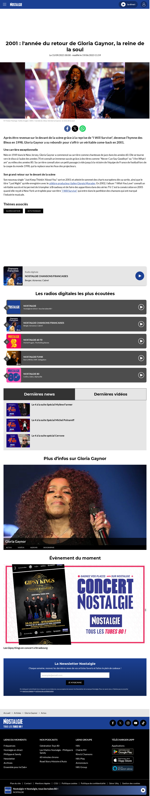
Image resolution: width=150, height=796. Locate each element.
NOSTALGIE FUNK (33, 356)
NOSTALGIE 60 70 (32, 339)
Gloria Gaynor (15, 541)
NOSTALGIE (29, 305)
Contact (27, 783)
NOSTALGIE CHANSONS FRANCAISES (46, 276)
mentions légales (28, 691)
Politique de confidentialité (93, 783)
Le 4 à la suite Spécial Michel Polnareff (53, 420)
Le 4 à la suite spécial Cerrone (48, 435)
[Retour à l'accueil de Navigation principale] (16, 4)
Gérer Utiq (114, 783)
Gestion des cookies (131, 783)
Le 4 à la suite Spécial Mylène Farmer (52, 404)
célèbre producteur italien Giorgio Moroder (72, 183)
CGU (56, 783)
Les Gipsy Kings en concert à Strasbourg (26, 647)
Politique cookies (69, 783)
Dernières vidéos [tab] (110, 394)
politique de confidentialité (44, 691)
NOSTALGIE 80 (31, 373)
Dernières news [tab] (39, 394)
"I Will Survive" (69, 190)
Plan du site (15, 783)
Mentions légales (42, 783)
